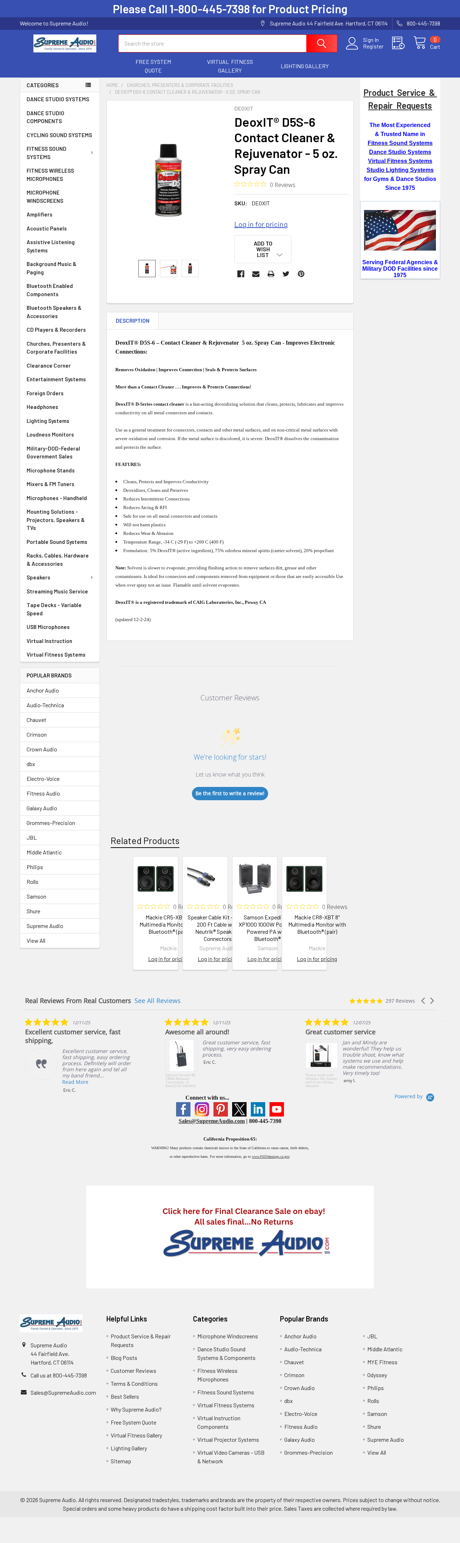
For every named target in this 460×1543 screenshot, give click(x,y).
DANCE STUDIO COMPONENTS (45, 117)
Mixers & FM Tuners (50, 484)
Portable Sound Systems (57, 542)
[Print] (270, 273)
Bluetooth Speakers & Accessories (54, 311)
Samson (36, 896)
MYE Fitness (382, 1361)
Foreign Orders (45, 393)
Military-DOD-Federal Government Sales (53, 452)
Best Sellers (125, 1396)
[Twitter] (286, 273)
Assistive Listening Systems (51, 246)
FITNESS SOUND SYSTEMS (46, 152)
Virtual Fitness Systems (56, 654)
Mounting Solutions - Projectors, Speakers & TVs (56, 519)
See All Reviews (157, 1000)
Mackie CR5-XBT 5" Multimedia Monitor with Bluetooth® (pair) (168, 924)
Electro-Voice (43, 778)
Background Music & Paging (52, 268)
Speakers (38, 577)
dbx (31, 763)
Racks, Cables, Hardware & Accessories (58, 559)
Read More (75, 1081)
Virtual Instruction (49, 641)
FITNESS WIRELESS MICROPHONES (50, 174)
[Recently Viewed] (402, 43)
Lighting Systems (48, 421)
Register (373, 46)
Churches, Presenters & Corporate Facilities (56, 347)
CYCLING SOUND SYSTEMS (59, 135)
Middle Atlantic (44, 852)
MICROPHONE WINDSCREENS (45, 196)
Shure (33, 911)
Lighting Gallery (129, 1448)
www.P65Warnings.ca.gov (270, 1157)
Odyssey (377, 1374)
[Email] (255, 273)
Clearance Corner (49, 365)
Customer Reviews (133, 1370)
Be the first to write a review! (230, 793)
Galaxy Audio (42, 808)
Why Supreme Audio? (136, 1409)
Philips (35, 866)
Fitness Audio (43, 793)
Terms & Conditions (134, 1383)
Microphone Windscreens (227, 1336)
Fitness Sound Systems (225, 1392)
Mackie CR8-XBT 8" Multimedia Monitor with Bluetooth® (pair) (317, 924)
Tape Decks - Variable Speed (54, 609)
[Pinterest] (301, 273)
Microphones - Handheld (57, 498)
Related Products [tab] (145, 840)
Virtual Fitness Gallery (136, 1435)
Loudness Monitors (50, 434)
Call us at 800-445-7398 (59, 1375)
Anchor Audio (43, 690)
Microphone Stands (51, 470)
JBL (32, 837)
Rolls (32, 881)
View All (36, 940)
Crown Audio (42, 749)
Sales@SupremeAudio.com (212, 1121)
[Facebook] (240, 273)
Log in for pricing (261, 224)
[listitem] (79, 1055)
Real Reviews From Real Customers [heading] (78, 1001)
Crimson (37, 734)
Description (133, 320)
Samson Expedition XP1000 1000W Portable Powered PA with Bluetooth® (267, 928)
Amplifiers (39, 214)
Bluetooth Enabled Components (50, 290)
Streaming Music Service (57, 591)
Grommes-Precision (51, 822)
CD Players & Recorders (56, 329)
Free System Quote (133, 1422)
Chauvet (36, 719)
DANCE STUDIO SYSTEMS (58, 99)
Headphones (42, 407)
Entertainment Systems (56, 379)
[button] (153, 66)
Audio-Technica (45, 704)
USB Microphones (48, 627)
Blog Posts (124, 1357)
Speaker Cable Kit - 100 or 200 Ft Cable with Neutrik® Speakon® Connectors (218, 928)
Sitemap (121, 1461)
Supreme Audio (45, 925)
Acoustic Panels (47, 228)
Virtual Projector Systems (228, 1439)
